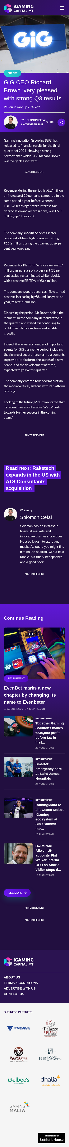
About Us (12, 977)
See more (15, 892)
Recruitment (16, 678)
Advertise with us (20, 988)
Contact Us (14, 994)
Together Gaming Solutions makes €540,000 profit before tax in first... (49, 732)
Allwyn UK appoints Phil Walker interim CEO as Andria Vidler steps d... (48, 860)
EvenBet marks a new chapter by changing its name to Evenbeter (30, 695)
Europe (12, 73)
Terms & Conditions (21, 983)
